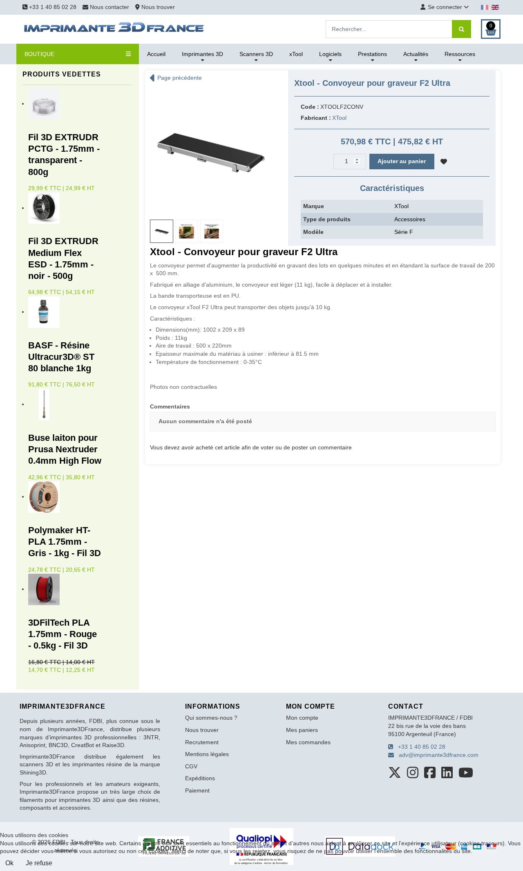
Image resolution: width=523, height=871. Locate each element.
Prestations (372, 54)
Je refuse (39, 863)
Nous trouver (157, 7)
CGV (191, 766)
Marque (313, 206)
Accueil (156, 54)
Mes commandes (308, 742)
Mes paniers (302, 730)
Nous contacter (109, 7)
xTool (296, 54)
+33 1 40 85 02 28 (51, 7)
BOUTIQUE (39, 54)
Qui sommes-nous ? (211, 717)
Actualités (415, 54)
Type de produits (327, 219)
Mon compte (302, 717)
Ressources (460, 54)
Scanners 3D (256, 54)
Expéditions (200, 778)
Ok (9, 863)
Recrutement (202, 742)
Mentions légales (207, 754)
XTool (339, 117)
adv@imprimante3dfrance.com (436, 755)
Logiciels (330, 54)
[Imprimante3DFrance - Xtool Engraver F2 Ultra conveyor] (210, 149)
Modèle (313, 232)
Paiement (197, 790)
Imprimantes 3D (202, 54)
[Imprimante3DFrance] (114, 28)
